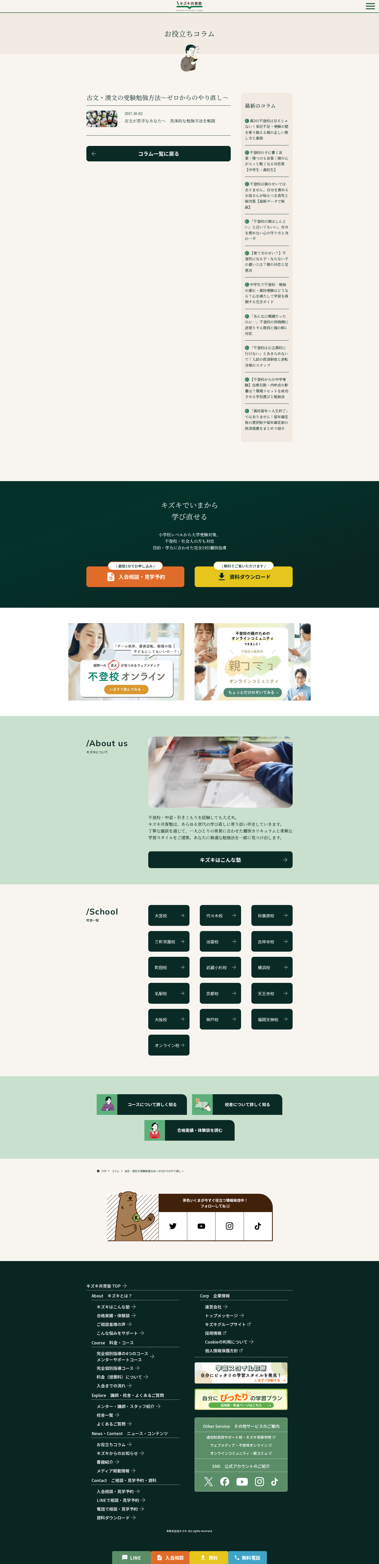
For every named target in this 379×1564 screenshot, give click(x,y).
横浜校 (264, 967)
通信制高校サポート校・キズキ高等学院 (238, 1437)
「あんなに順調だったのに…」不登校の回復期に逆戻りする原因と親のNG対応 (267, 325)
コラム (115, 1171)
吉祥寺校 (266, 942)
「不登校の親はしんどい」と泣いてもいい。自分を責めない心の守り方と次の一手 (266, 230)
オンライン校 (167, 1045)
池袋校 (212, 942)
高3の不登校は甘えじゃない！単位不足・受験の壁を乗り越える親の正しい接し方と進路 (266, 129)
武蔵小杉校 (216, 967)
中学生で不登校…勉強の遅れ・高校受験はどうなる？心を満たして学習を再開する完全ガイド (266, 293)
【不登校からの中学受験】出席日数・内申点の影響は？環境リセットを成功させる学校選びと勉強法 (266, 388)
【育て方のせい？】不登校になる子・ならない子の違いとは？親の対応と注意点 (266, 261)
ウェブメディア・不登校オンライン (239, 1445)
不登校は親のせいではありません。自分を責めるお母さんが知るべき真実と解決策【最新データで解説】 (267, 195)
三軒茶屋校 (165, 942)
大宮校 (161, 915)
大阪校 (161, 1019)
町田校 (161, 967)
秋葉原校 (266, 915)
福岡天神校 (268, 1019)
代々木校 (214, 915)
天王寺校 (266, 993)
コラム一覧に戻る (158, 153)
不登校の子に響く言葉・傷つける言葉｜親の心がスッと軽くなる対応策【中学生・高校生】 (266, 161)
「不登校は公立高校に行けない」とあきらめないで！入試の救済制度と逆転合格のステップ (266, 356)
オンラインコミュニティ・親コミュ (239, 1453)
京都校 (212, 993)
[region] (189, 1171)
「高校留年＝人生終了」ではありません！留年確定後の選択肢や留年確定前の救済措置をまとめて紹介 (266, 419)
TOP (103, 1171)
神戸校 (212, 1019)
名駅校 (161, 993)
